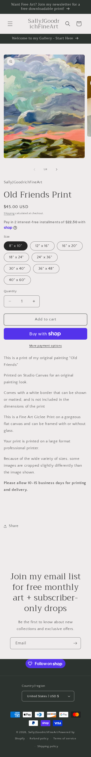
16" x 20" (69, 246)
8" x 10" (15, 246)
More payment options (45, 345)
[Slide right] (56, 169)
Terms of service (64, 738)
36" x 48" (46, 269)
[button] (10, 23)
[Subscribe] (75, 643)
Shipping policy (47, 746)
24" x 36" (44, 257)
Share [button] (13, 526)
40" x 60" (17, 280)
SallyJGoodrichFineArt (43, 732)
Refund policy (39, 738)
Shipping (9, 213)
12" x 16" (42, 246)
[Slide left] (34, 169)
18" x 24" (16, 257)
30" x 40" (17, 269)
